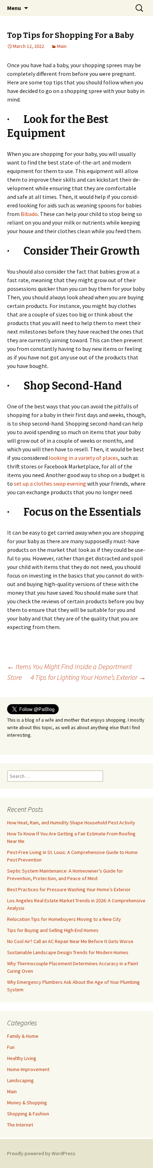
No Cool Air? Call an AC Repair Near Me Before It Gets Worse (70, 941)
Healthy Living (21, 1058)
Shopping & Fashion (28, 1113)
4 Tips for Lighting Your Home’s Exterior (88, 677)
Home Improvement (28, 1069)
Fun (11, 1047)
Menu (14, 7)
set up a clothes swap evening (50, 483)
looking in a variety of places (83, 457)
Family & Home (22, 1036)
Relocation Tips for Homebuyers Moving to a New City (64, 919)
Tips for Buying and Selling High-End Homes (53, 930)
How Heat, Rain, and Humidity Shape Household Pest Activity (71, 822)
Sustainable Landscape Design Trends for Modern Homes (67, 952)
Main (62, 46)
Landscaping (20, 1080)
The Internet (20, 1125)
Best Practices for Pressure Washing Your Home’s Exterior (69, 889)
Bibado (29, 213)
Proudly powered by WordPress (41, 1153)
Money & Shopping (27, 1102)
